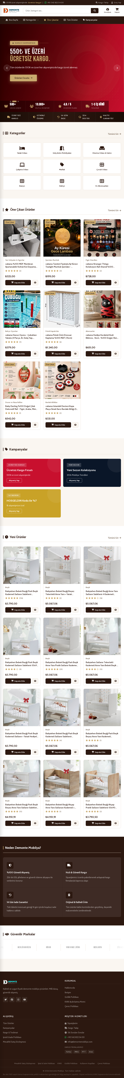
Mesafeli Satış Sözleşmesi (14, 1042)
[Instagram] (18, 999)
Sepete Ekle (19, 282)
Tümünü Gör (113, 134)
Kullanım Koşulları (87, 1063)
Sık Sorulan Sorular (76, 1032)
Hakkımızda (70, 988)
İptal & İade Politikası (12, 1037)
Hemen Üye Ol (22, 80)
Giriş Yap (117, 2)
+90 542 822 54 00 (55, 2)
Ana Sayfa (13, 20)
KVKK (59, 1063)
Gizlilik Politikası (72, 997)
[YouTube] (24, 999)
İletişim (68, 992)
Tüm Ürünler (72, 20)
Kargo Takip (103, 2)
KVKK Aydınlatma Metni (75, 1002)
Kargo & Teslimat (10, 1032)
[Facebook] (12, 999)
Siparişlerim (72, 1023)
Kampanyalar (91, 20)
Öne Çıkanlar (53, 20)
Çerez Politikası (71, 1006)
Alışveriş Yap (14, 480)
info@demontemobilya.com (80, 1042)
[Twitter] (5, 999)
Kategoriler (31, 20)
